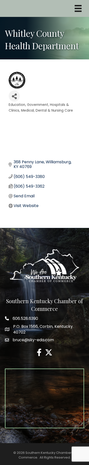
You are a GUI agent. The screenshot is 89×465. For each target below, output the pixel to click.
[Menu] (78, 8)
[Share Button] (14, 96)
